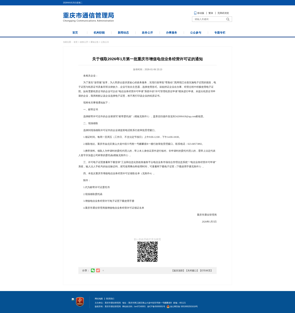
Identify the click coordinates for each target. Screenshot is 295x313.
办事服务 (171, 32)
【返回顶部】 (178, 270)
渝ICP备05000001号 (156, 306)
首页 (75, 32)
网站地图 (99, 298)
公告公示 (105, 42)
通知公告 (94, 42)
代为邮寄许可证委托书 (97, 187)
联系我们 (110, 298)
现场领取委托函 (93, 194)
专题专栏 (219, 32)
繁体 (210, 13)
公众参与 (195, 32)
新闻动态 (123, 32)
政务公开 (147, 32)
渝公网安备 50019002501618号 (184, 306)
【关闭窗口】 (192, 270)
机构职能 (99, 32)
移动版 (200, 13)
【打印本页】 (206, 270)
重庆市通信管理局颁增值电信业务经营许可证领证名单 (114, 208)
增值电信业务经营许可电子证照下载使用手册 (109, 201)
